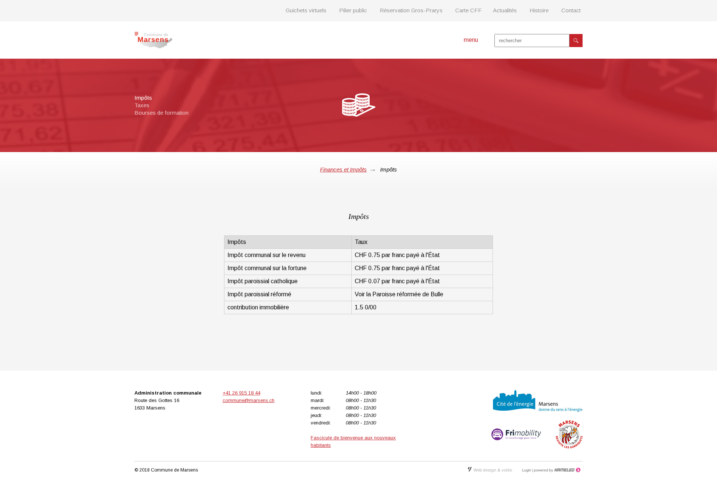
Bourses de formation (161, 112)
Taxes (141, 105)
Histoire (539, 10)
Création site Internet (556, 470)
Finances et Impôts (343, 169)
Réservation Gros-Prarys (411, 10)
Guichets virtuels (306, 10)
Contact (571, 10)
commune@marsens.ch (248, 400)
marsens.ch (153, 40)
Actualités (505, 10)
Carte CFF (468, 10)
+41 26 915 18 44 (241, 393)
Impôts (143, 98)
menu (471, 40)
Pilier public (353, 10)
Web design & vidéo (493, 470)
